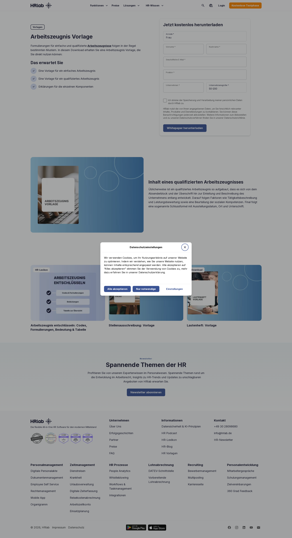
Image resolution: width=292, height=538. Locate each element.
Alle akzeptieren (117, 288)
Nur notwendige (146, 288)
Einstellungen (174, 288)
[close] (185, 247)
